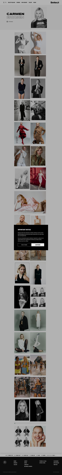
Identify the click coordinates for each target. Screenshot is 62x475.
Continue (37, 245)
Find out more (24, 244)
